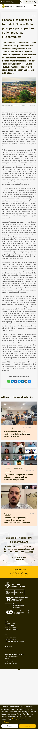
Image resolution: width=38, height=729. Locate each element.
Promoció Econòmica (19, 468)
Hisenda (16, 428)
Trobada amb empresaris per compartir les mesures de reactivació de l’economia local (17, 520)
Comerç (7, 471)
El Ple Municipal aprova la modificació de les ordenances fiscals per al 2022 (17, 433)
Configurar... (5, 722)
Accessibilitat (8, 646)
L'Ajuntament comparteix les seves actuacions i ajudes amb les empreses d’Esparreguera (18, 477)
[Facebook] (12, 575)
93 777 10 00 (8, 663)
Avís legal (7, 635)
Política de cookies (10, 639)
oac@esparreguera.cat (11, 661)
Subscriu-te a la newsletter (19, 558)
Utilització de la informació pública (14, 641)
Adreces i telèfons (10, 623)
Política (7, 428)
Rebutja (9, 726)
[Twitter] (17, 575)
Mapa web (8, 649)
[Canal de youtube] (26, 575)
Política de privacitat (10, 637)
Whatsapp (29, 552)
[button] (8, 381)
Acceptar (27, 726)
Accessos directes (6, 2)
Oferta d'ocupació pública (12, 629)
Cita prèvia (8, 621)
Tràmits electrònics (10, 627)
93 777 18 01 (16, 663)
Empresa (8, 468)
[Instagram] (21, 575)
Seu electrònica (9, 625)
